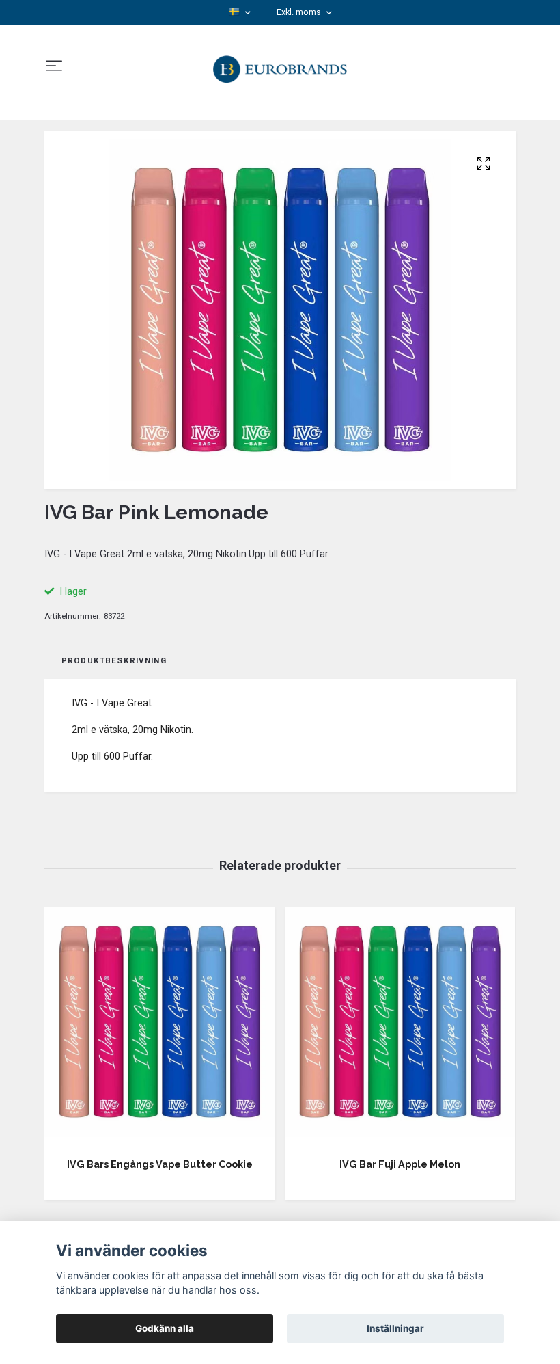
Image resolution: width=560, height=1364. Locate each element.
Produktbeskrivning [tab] (114, 660)
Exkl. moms (300, 12)
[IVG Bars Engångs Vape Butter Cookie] (159, 1027)
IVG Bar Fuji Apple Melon (399, 1164)
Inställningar (395, 1328)
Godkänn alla (164, 1328)
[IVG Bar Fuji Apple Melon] (400, 1027)
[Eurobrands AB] (280, 66)
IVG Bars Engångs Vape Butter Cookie (160, 1164)
